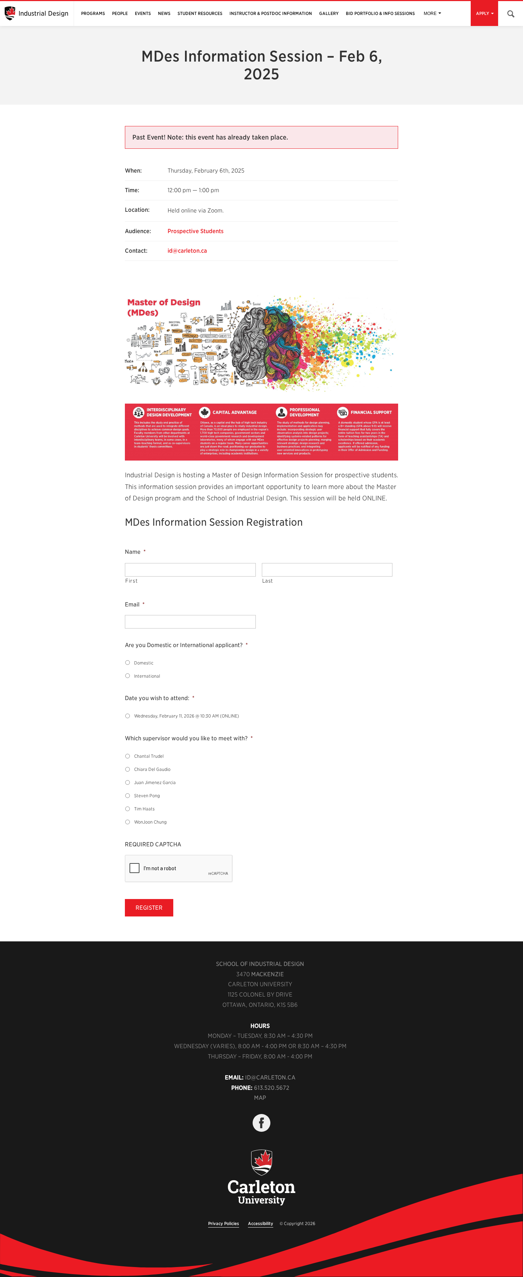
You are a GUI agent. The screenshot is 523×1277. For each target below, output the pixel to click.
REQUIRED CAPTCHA (153, 844)
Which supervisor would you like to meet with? (189, 738)
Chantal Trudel (149, 756)
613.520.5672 (271, 1087)
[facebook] (261, 1123)
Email (135, 604)
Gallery (329, 13)
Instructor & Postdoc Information (270, 13)
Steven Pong (147, 795)
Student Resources (200, 13)
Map (260, 1097)
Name (135, 551)
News (164, 13)
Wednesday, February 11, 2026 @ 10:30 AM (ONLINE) (186, 716)
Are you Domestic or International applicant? (186, 645)
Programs (93, 13)
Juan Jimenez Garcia (155, 782)
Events (143, 13)
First (131, 581)
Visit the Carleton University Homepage (261, 1178)
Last (268, 581)
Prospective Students (195, 231)
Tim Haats (144, 808)
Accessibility (260, 1223)
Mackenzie (267, 974)
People (120, 13)
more (430, 13)
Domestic (143, 663)
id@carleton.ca (187, 250)
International (147, 676)
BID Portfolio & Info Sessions (380, 13)
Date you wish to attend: (160, 698)
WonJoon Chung (150, 822)
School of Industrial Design (260, 964)
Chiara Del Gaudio (152, 769)
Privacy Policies (223, 1223)
